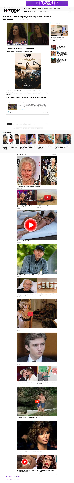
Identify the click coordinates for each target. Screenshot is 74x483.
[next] (70, 11)
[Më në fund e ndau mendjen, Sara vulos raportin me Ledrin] (63, 139)
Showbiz (4, 19)
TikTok (11, 479)
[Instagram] (14, 476)
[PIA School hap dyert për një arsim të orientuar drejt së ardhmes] (59, 30)
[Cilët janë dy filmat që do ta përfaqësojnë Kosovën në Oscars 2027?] (53, 60)
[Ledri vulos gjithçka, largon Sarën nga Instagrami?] (46, 139)
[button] (69, 8)
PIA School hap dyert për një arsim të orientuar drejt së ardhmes (58, 39)
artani (17, 128)
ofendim (41, 128)
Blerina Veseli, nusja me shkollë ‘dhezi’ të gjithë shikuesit (60, 47)
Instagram (18, 476)
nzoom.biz (36, 128)
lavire (29, 128)
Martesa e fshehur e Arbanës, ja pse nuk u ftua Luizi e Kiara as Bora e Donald (28, 147)
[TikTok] (8, 479)
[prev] (69, 11)
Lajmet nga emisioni (59, 45)
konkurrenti (25, 128)
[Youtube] (14, 479)
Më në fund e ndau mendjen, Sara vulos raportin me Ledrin (62, 146)
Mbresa (32, 128)
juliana (21, 128)
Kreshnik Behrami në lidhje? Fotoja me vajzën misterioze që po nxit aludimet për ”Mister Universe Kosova (62, 54)
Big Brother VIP (10, 19)
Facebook (10, 476)
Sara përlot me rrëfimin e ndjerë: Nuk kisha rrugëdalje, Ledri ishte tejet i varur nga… (10, 147)
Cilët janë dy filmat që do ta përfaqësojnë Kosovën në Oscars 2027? (61, 60)
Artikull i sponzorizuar (54, 35)
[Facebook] (6, 476)
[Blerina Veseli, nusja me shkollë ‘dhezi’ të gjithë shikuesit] (53, 47)
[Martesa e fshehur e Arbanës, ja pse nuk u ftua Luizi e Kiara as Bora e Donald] (28, 139)
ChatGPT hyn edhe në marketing (35, 11)
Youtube (18, 479)
